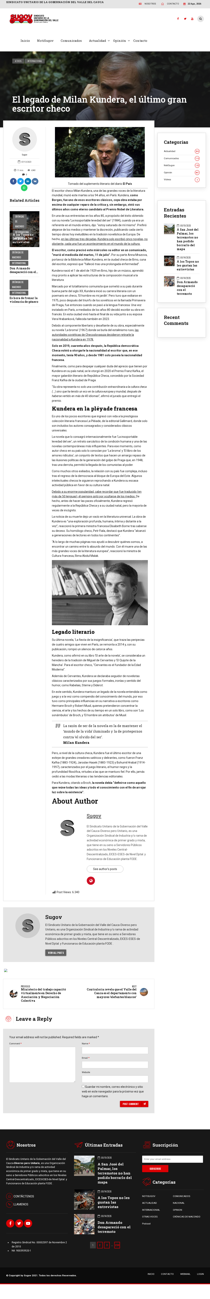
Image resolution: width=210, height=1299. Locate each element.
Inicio (25, 41)
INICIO (151, 1274)
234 (117, 1245)
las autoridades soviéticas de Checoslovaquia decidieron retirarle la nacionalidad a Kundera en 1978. (95, 334)
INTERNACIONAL (151, 1209)
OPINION (177, 1209)
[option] (100, 152)
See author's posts (105, 869)
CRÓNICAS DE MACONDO (186, 1216)
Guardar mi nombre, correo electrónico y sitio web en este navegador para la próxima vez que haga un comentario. (113, 1091)
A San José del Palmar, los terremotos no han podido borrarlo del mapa (188, 239)
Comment (15, 1043)
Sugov (24, 154)
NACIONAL (179, 1202)
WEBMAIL (185, 1274)
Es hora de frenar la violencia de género (24, 300)
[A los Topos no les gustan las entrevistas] (24, 229)
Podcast (146, 1223)
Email (85, 1057)
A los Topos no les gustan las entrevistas (23, 238)
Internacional (34, 61)
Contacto (140, 41)
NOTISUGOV (148, 1196)
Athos (18, 61)
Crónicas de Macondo (19, 221)
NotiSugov (45, 41)
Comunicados (71, 41)
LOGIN (200, 1274)
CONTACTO (167, 1274)
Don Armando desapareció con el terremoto (23, 272)
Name (86, 1043)
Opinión (119, 41)
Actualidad (97, 41)
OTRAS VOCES (150, 1216)
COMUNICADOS (181, 1196)
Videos (181, 179)
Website (86, 1072)
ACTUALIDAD (149, 1202)
